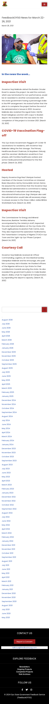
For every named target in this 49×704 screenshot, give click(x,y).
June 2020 (6, 613)
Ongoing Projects (24, 669)
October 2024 (8, 408)
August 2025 (7, 368)
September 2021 (9, 557)
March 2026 (7, 340)
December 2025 (9, 352)
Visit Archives (24, 674)
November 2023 (9, 452)
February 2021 (7, 585)
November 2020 (9, 597)
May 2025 (6, 380)
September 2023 (9, 460)
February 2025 (8, 392)
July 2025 (6, 372)
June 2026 (6, 328)
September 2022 (9, 509)
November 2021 (8, 549)
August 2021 (7, 561)
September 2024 (9, 412)
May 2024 (6, 428)
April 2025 (6, 384)
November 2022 (8, 501)
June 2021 (6, 569)
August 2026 (7, 320)
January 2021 (7, 589)
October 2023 (8, 456)
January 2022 (7, 541)
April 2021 (6, 577)
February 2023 (8, 488)
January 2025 (7, 396)
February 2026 (8, 344)
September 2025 (9, 364)
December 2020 (9, 593)
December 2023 (9, 448)
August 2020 (7, 605)
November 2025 (9, 356)
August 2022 (7, 513)
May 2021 (5, 573)
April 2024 (6, 432)
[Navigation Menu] (44, 4)
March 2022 (7, 533)
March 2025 (7, 388)
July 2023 (6, 468)
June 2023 (6, 472)
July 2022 (6, 517)
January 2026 (7, 348)
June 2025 (6, 376)
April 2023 (6, 480)
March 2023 (7, 484)
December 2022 (9, 497)
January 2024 (7, 444)
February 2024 (8, 440)
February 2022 (8, 537)
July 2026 (6, 324)
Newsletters (24, 667)
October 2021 (7, 553)
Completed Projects (24, 672)
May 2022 (6, 525)
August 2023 (7, 464)
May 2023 (6, 476)
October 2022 (8, 505)
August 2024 (7, 416)
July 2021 (5, 565)
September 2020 (9, 601)
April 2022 (6, 529)
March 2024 (7, 436)
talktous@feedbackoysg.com (24, 647)
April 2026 (6, 336)
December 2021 (8, 545)
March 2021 (6, 581)
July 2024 (6, 420)
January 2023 (7, 492)
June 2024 (6, 424)
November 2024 (9, 404)
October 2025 (8, 360)
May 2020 (6, 617)
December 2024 (9, 400)
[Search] (44, 309)
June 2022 (6, 521)
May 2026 (6, 332)
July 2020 (6, 609)
